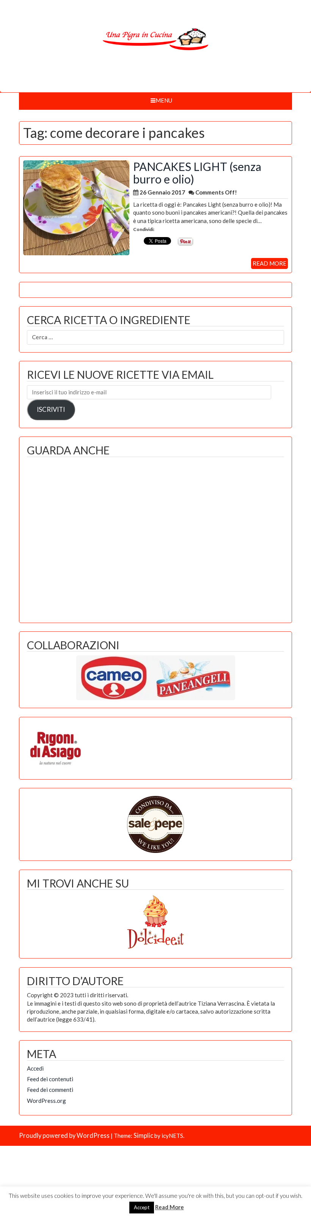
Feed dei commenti (50, 1089)
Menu (164, 100)
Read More (169, 1207)
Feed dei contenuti (50, 1079)
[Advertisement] (155, 538)
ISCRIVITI (51, 409)
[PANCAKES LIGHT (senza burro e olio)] (76, 206)
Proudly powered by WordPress (64, 1135)
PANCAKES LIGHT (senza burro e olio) (197, 173)
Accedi (35, 1068)
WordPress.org (46, 1100)
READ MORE (269, 263)
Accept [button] (141, 1207)
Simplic (143, 1135)
